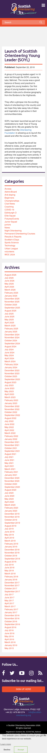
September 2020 (12, 486)
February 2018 (11, 576)
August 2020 (10, 489)
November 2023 (12, 373)
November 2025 (12, 301)
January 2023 (11, 403)
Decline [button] (7, 750)
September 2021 (12, 450)
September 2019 (12, 522)
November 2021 (12, 445)
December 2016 (12, 615)
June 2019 (9, 531)
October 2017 (11, 588)
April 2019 (9, 537)
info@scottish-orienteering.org (29, 714)
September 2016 (12, 624)
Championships (12, 200)
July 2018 (9, 564)
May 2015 (9, 648)
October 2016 (11, 621)
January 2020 (11, 510)
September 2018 (12, 558)
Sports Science (12, 242)
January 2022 (11, 439)
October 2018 (11, 555)
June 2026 (9, 280)
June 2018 (9, 567)
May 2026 (9, 283)
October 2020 (11, 483)
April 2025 (9, 322)
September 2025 (12, 307)
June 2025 (9, 316)
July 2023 (9, 385)
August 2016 (10, 627)
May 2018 (9, 570)
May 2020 (9, 498)
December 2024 (12, 334)
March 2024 (10, 361)
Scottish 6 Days (12, 239)
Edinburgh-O (10, 212)
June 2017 (9, 597)
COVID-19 (9, 209)
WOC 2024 (10, 254)
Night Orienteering (13, 230)
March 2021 (10, 468)
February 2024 (11, 364)
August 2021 (10, 453)
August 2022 (10, 418)
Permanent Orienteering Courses (20, 233)
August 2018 (10, 561)
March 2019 (10, 540)
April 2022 (9, 430)
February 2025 (11, 328)
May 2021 (9, 462)
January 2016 (11, 645)
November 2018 (12, 552)
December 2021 (12, 442)
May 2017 (9, 600)
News (7, 227)
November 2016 (12, 618)
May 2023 (9, 391)
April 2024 (9, 358)
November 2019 (12, 516)
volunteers (9, 251)
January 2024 (11, 367)
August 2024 (10, 346)
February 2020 (11, 507)
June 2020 (9, 495)
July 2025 (9, 313)
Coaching (9, 206)
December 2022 (12, 406)
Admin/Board (11, 191)
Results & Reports (13, 236)
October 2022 (11, 412)
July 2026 (9, 277)
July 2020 (9, 492)
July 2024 (9, 349)
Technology (10, 245)
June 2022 (9, 424)
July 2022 (9, 421)
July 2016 (9, 630)
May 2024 (9, 355)
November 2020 (12, 480)
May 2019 (9, 534)
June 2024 (9, 352)
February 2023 (11, 400)
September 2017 (12, 591)
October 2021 (11, 448)
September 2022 (12, 415)
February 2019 (11, 543)
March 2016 (10, 642)
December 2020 (12, 477)
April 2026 (9, 286)
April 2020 (9, 501)
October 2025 (11, 304)
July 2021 (9, 456)
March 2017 (10, 606)
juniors (8, 224)
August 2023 (10, 382)
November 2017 (12, 585)
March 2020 (10, 504)
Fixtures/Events (12, 218)
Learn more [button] (5, 744)
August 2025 (10, 310)
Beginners (9, 197)
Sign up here (23, 689)
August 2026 (10, 274)
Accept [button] (21, 750)
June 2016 (9, 633)
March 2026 (10, 289)
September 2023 (12, 379)
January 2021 (11, 474)
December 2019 (12, 513)
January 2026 (11, 295)
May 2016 (9, 636)
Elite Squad (10, 215)
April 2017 (9, 603)
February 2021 (11, 471)
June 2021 (9, 459)
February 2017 (11, 609)
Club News (10, 203)
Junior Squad (11, 221)
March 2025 (10, 325)
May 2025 (9, 319)
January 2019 (11, 546)
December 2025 (12, 298)
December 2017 (12, 582)
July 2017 (9, 594)
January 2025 (11, 331)
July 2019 (9, 528)
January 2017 (11, 612)
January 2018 (11, 579)
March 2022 (10, 433)
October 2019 (11, 519)
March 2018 (10, 573)
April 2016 (9, 639)
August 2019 (10, 525)
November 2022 (12, 409)
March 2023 (10, 397)
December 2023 (12, 370)
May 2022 (9, 427)
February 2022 (11, 436)
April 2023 (9, 394)
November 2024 (12, 337)
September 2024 (12, 343)
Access (8, 188)
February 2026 (11, 292)
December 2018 (12, 549)
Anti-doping (10, 194)
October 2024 (11, 340)
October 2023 (11, 376)
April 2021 (9, 465)
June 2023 (9, 388)
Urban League (11, 248)
